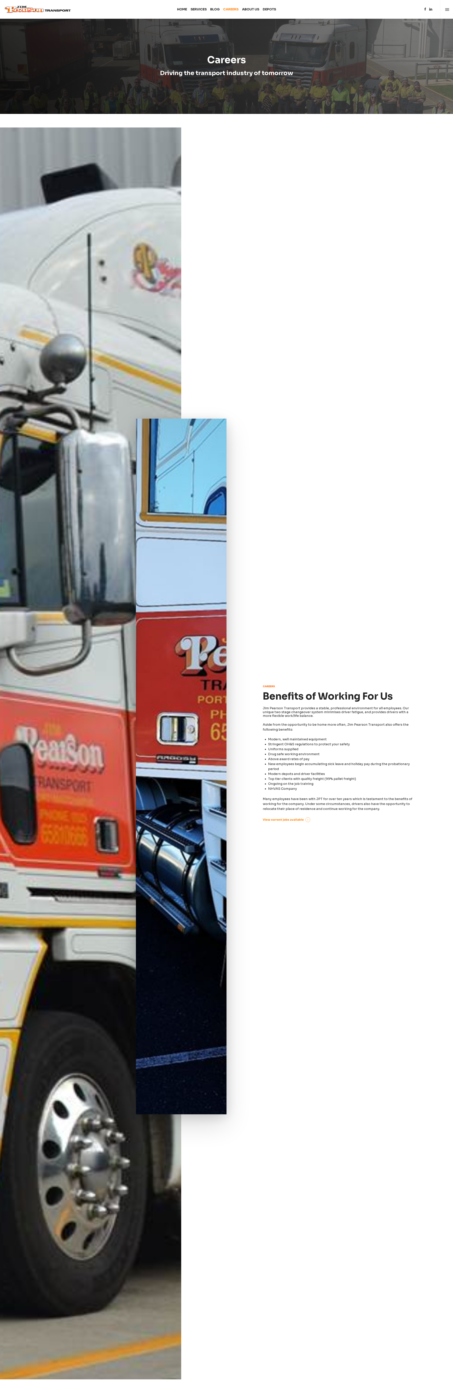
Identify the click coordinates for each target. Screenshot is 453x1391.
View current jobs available (283, 820)
